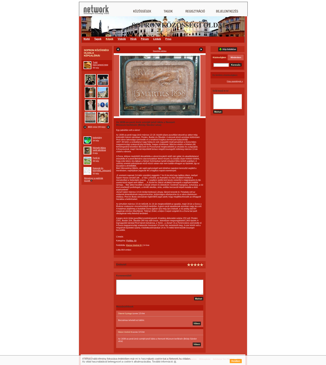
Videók (122, 38)
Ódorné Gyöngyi (125, 313)
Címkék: (120, 237)
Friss (168, 38)
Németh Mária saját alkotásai (99, 149)
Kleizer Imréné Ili (134, 245)
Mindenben (236, 57)
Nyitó (87, 38)
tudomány (97, 137)
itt (175, 361)
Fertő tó (96, 158)
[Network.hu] (96, 11)
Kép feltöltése (229, 49)
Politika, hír (131, 240)
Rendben (235, 361)
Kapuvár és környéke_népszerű (102, 169)
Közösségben (219, 57)
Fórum (145, 38)
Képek (109, 38)
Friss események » (235, 81)
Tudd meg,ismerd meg (100, 63)
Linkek (157, 38)
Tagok (97, 38)
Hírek (133, 38)
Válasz (197, 323)
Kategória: (121, 240)
